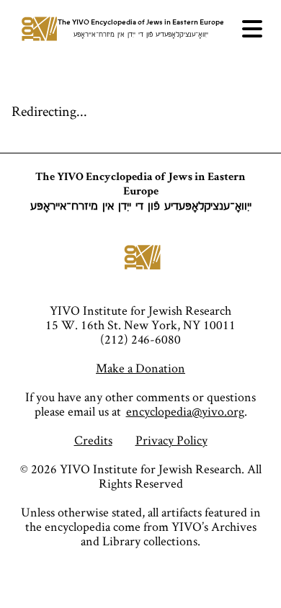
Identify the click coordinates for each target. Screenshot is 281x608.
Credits (93, 440)
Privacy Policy (171, 440)
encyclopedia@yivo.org (185, 411)
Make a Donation (140, 367)
